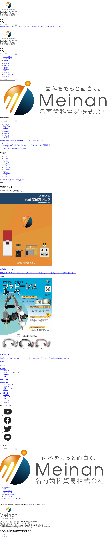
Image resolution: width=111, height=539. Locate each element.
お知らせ (13, 180)
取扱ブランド (10, 26)
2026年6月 (6, 158)
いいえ (5, 536)
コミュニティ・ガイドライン (12, 498)
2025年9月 (6, 171)
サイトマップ (7, 492)
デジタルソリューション (11, 372)
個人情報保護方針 (9, 494)
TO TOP (2, 366)
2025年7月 (6, 174)
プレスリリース (36, 26)
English (5, 60)
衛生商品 (6, 370)
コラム (17, 26)
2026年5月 (6, 160)
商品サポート (7, 489)
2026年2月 (6, 164)
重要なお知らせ (21, 180)
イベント (22, 26)
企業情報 (6, 395)
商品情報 (3, 26)
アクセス (6, 400)
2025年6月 (6, 176)
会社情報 (49, 26)
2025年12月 (6, 167)
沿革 (4, 398)
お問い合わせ (57, 26)
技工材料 (6, 376)
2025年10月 (6, 169)
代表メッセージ (8, 396)
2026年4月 (6, 162)
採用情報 (6, 402)
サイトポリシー (8, 496)
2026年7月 (6, 156)
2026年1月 (6, 165)
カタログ (43, 26)
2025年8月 (6, 173)
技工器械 (6, 374)
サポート (28, 26)
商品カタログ (7, 57)
